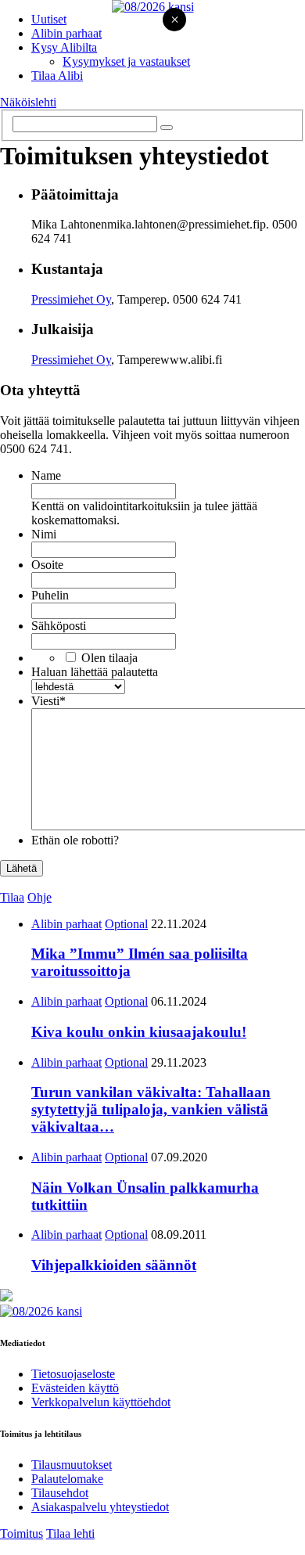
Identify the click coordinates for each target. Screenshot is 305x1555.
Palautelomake (67, 1478)
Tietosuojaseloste (73, 1373)
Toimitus (21, 1533)
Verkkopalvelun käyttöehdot (100, 1402)
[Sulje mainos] (174, 20)
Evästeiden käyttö (75, 1388)
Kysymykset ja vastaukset (126, 61)
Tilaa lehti (70, 1533)
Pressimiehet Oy (71, 299)
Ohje (39, 897)
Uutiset (48, 19)
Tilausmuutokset (71, 1464)
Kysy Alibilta (64, 47)
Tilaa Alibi (57, 75)
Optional (126, 923)
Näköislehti (28, 102)
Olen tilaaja (109, 657)
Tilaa (12, 897)
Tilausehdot (59, 1492)
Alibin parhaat (66, 33)
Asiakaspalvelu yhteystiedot (100, 1507)
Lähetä (21, 868)
